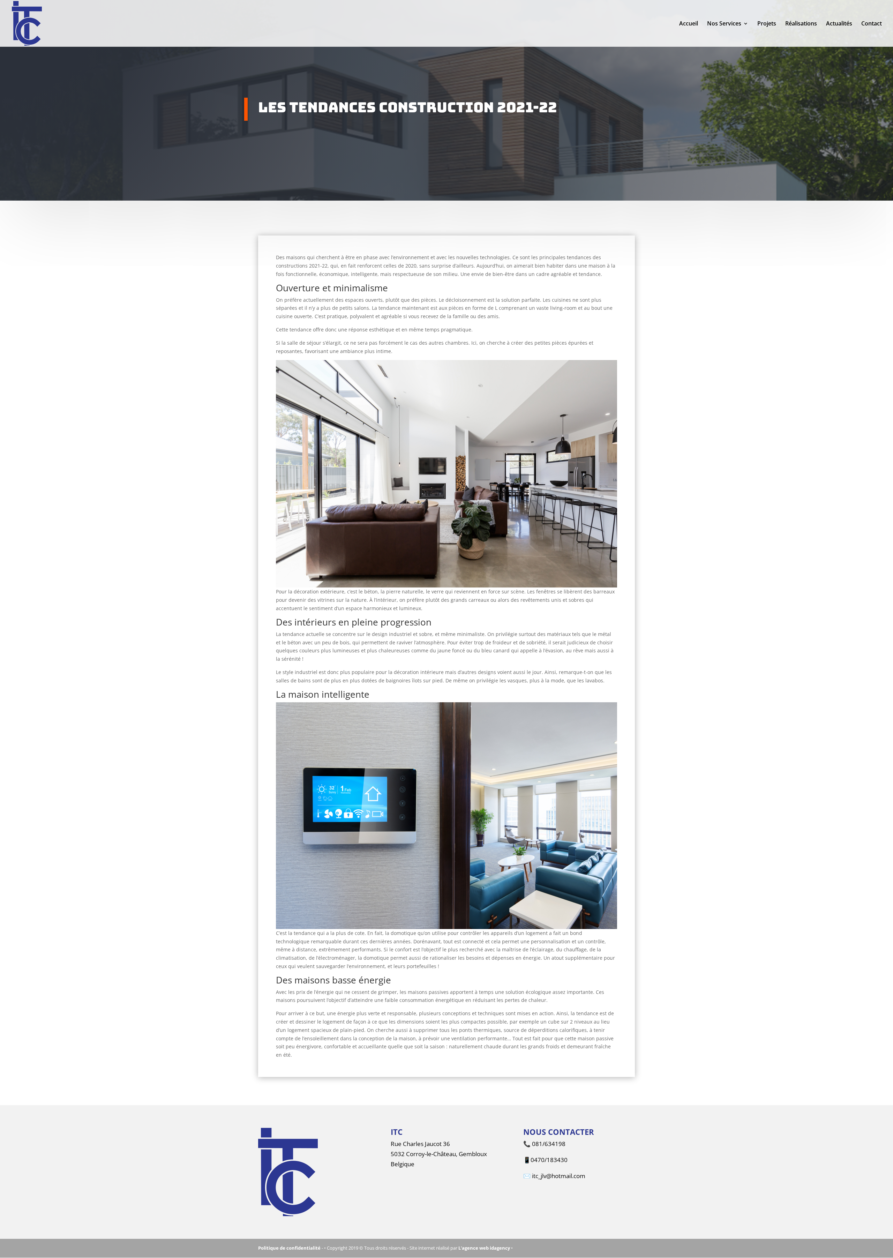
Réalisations (801, 24)
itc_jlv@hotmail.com (558, 1176)
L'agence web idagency (484, 1248)
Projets (766, 24)
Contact (871, 24)
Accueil (688, 24)
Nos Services (724, 24)
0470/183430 (549, 1160)
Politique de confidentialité (289, 1248)
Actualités (839, 24)
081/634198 (548, 1144)
